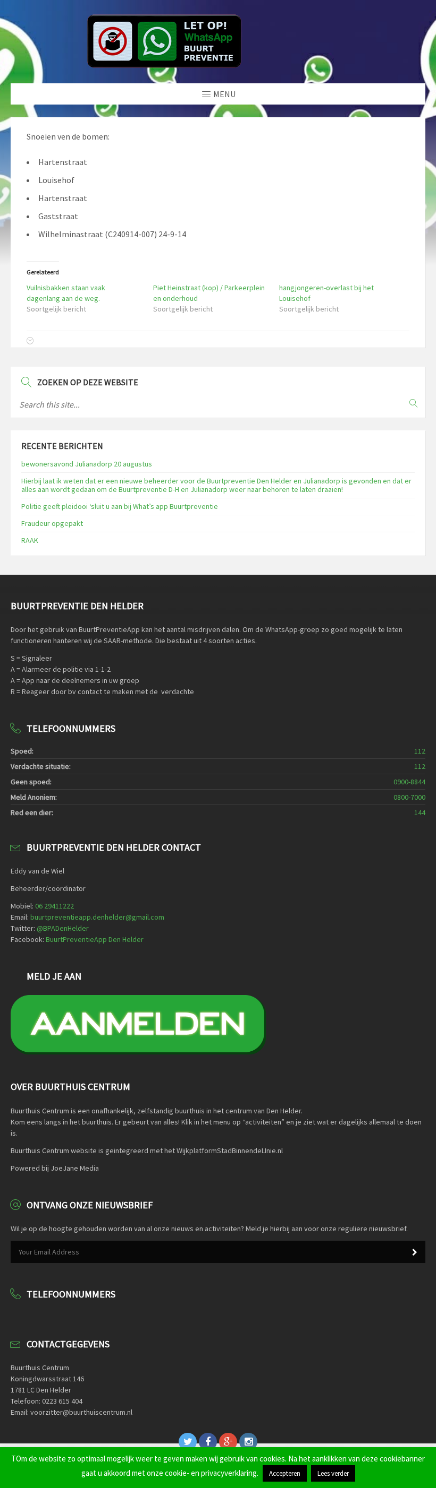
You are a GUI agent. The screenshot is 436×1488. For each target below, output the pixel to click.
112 (419, 751)
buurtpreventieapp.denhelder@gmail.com (97, 917)
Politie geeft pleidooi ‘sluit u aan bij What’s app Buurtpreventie (119, 506)
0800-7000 (409, 797)
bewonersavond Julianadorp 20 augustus (86, 464)
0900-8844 (409, 781)
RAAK (29, 540)
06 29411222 (54, 906)
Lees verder (333, 1473)
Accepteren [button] (284, 1473)
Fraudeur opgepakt (52, 523)
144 (419, 812)
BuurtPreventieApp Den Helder (95, 939)
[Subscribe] (415, 1252)
